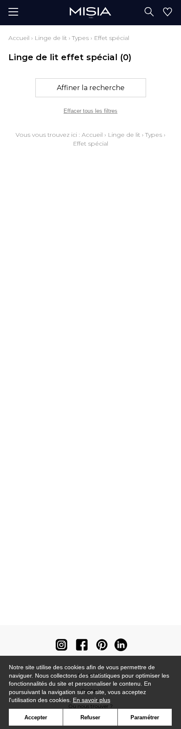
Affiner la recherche (91, 88)
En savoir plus (91, 700)
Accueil (18, 38)
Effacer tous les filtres (90, 111)
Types (80, 38)
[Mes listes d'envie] (167, 12)
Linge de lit (51, 38)
